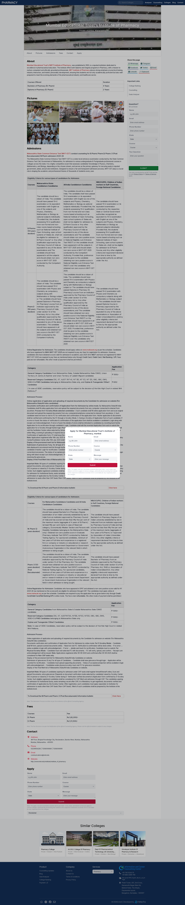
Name (70, 437)
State (70, 455)
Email (96, 437)
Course (97, 446)
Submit (92, 465)
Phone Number (74, 446)
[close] (117, 429)
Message (97, 455)
